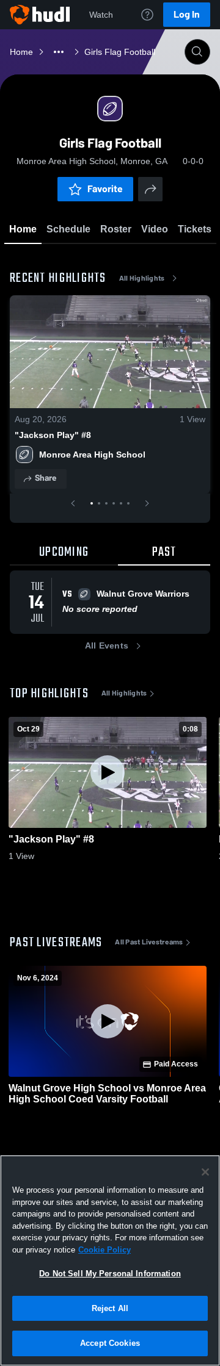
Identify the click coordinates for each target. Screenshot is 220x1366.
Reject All (110, 1308)
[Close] (205, 1172)
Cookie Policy (104, 1249)
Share (45, 478)
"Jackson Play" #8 (53, 435)
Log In (187, 14)
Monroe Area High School (92, 454)
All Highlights (142, 278)
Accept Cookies (110, 1343)
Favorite (105, 189)
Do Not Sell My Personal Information (110, 1273)
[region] (110, 1260)
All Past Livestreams (149, 942)
